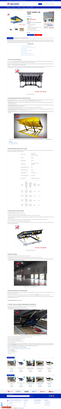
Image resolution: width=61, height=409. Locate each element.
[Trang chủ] (14, 3)
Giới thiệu (13, 7)
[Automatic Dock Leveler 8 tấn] (11, 363)
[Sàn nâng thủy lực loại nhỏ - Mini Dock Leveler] (49, 363)
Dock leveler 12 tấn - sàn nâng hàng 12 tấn (30, 368)
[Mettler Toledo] (10, 391)
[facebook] (49, 396)
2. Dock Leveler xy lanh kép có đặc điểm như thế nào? (28, 47)
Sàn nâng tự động (19, 300)
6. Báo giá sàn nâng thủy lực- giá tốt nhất (26, 53)
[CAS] (18, 391)
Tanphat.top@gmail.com (12, 405)
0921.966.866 (32, 19)
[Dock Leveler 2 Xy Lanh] (49, 379)
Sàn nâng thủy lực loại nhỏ (13, 142)
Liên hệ (32, 7)
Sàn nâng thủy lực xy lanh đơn (40, 368)
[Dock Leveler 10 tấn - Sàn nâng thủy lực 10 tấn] (21, 363)
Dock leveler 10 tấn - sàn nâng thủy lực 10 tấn (21, 368)
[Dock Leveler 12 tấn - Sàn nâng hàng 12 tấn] (30, 363)
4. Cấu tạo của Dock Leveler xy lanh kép (26, 50)
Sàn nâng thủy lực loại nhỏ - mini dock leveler (49, 368)
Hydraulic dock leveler (11, 61)
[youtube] (53, 396)
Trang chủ (8, 7)
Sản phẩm (19, 7)
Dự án (24, 7)
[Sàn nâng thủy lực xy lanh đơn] (40, 363)
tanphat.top (13, 353)
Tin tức (28, 7)
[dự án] (48, 20)
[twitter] (51, 396)
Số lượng (28, 32)
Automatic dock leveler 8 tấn (11, 368)
